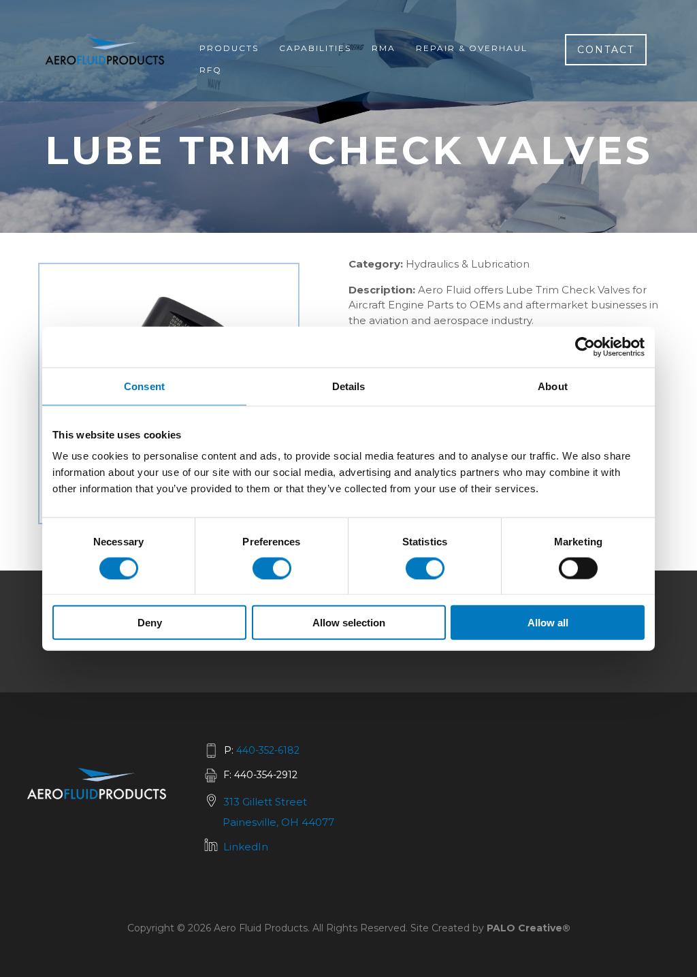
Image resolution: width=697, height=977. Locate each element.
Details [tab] (349, 385)
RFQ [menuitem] (210, 70)
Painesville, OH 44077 (278, 822)
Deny (149, 622)
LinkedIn (245, 846)
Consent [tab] (144, 385)
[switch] (272, 568)
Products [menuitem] (229, 48)
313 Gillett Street (265, 801)
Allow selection (348, 622)
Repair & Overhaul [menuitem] (472, 48)
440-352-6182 (267, 750)
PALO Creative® (528, 928)
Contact (605, 50)
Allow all (548, 622)
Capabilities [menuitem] (315, 48)
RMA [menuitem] (383, 48)
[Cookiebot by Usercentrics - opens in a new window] (585, 346)
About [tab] (553, 385)
